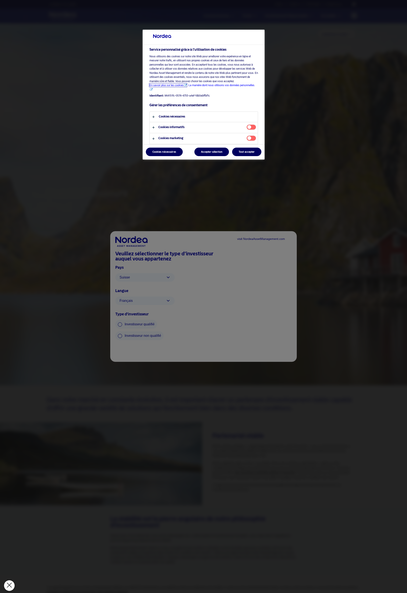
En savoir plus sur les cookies (166, 85)
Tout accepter (247, 151)
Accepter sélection (211, 151)
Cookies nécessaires (164, 151)
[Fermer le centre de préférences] (9, 585)
